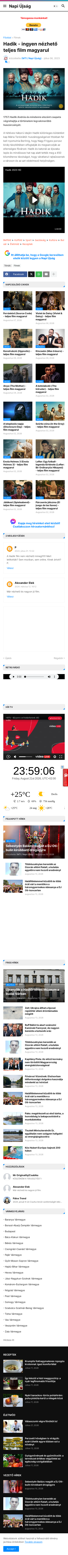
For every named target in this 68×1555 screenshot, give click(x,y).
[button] (4, 6)
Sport (29, 240)
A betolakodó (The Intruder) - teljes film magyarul (47, 388)
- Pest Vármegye (12, 1296)
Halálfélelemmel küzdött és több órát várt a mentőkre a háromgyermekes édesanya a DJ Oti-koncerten (43, 886)
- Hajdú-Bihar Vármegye (16, 1266)
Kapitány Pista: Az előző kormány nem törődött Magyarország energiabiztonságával (44, 1062)
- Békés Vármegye (13, 1243)
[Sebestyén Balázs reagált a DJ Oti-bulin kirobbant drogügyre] (13, 1486)
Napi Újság (20, 6)
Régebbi (58, 658)
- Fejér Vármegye (12, 1254)
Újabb (8, 658)
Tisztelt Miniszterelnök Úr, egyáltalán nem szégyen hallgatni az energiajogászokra (44, 1133)
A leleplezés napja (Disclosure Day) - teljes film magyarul (17, 426)
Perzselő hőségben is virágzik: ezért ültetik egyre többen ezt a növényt (42, 1441)
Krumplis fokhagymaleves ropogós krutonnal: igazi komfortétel (45, 1363)
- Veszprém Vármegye (15, 1325)
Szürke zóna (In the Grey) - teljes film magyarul (50, 425)
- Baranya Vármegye (14, 1219)
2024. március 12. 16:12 (25, 586)
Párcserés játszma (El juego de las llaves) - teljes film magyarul (48, 505)
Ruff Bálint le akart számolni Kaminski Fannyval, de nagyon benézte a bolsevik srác (42, 1028)
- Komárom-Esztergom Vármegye (21, 1284)
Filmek (17, 37)
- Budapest (9, 1231)
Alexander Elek (24, 582)
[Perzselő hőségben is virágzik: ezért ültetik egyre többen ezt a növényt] (13, 1443)
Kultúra (53, 240)
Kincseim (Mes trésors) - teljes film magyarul (50, 352)
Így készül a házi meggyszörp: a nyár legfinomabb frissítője (43, 1380)
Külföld (18, 240)
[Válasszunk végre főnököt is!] (13, 1426)
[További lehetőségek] (53, 274)
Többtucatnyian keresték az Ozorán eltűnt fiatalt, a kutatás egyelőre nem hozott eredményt (43, 867)
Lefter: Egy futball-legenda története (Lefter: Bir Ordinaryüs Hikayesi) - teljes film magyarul (50, 466)
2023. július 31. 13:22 (24, 551)
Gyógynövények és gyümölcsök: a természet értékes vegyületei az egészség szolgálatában (44, 1458)
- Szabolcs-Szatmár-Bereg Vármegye (23, 1308)
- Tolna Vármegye (12, 1313)
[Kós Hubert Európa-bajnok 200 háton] (13, 1152)
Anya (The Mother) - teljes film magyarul (14, 387)
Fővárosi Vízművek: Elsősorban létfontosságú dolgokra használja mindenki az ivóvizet (44, 1079)
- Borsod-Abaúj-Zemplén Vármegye (22, 1225)
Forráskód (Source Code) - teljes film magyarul (17, 315)
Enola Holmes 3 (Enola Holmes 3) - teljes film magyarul (16, 464)
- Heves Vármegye (13, 1272)
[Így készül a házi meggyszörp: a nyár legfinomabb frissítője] (13, 1383)
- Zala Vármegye (12, 1331)
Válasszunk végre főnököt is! (41, 1421)
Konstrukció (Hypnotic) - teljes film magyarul (17, 352)
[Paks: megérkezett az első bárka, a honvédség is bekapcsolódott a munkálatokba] (13, 1118)
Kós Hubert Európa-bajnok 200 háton (42, 1149)
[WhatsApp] (38, 274)
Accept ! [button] (11, 1548)
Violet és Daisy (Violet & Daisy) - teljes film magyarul (49, 316)
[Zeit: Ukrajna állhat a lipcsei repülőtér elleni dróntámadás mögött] (13, 1012)
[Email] (46, 274)
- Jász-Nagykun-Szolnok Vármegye (22, 1278)
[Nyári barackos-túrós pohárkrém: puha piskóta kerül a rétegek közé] (13, 1400)
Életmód (14, 244)
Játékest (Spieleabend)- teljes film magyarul (17, 504)
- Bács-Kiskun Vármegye (16, 1237)
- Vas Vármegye (11, 1319)
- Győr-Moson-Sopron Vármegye (20, 1260)
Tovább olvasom (33, 1541)
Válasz (10, 568)
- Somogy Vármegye (14, 1302)
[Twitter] (31, 274)
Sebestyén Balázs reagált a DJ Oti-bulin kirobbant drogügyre (44, 1483)
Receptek (27, 244)
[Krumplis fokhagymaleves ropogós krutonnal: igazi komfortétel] (13, 1366)
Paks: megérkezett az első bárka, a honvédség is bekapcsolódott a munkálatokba (44, 1116)
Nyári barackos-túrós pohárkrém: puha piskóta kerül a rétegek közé (44, 1397)
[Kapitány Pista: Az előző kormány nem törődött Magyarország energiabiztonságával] (13, 1064)
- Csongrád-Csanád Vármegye (19, 1249)
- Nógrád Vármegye (14, 1290)
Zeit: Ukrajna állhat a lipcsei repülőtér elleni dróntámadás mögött (41, 1010)
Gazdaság (40, 240)
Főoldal (7, 37)
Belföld (7, 240)
